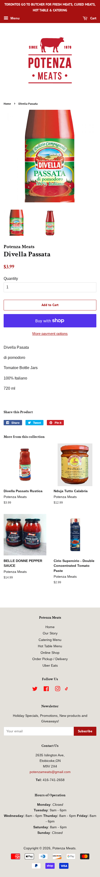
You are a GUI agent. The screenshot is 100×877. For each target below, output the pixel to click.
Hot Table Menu (50, 646)
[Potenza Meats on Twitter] (35, 690)
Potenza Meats (63, 848)
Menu (14, 18)
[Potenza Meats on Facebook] (46, 690)
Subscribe (85, 731)
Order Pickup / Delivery (50, 659)
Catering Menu (50, 640)
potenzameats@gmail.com (50, 772)
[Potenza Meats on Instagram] (57, 690)
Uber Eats (50, 665)
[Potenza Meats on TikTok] (66, 689)
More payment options (50, 334)
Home (7, 103)
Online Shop (50, 653)
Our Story (50, 633)
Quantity (11, 279)
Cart (92, 18)
